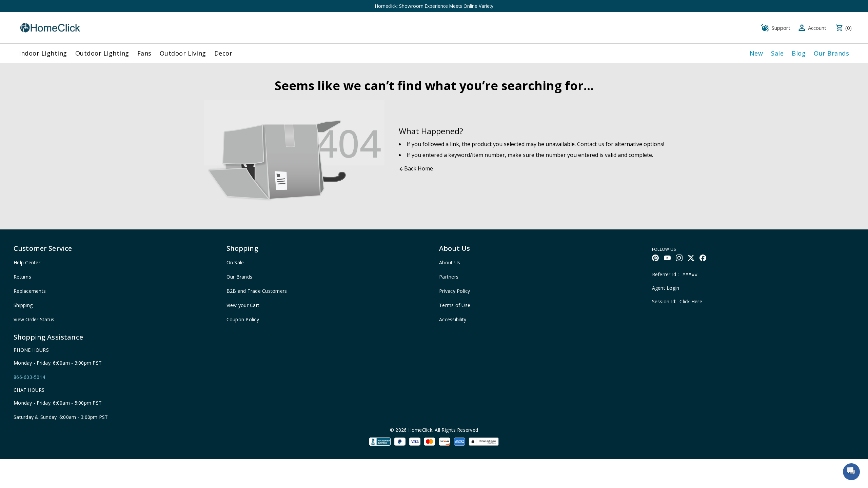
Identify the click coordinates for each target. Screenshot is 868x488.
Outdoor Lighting (102, 53)
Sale (777, 53)
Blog (799, 53)
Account (817, 27)
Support (781, 27)
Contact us (590, 144)
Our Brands (831, 53)
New (756, 53)
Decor (223, 53)
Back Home (418, 168)
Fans (144, 53)
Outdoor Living (183, 53)
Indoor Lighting (43, 53)
